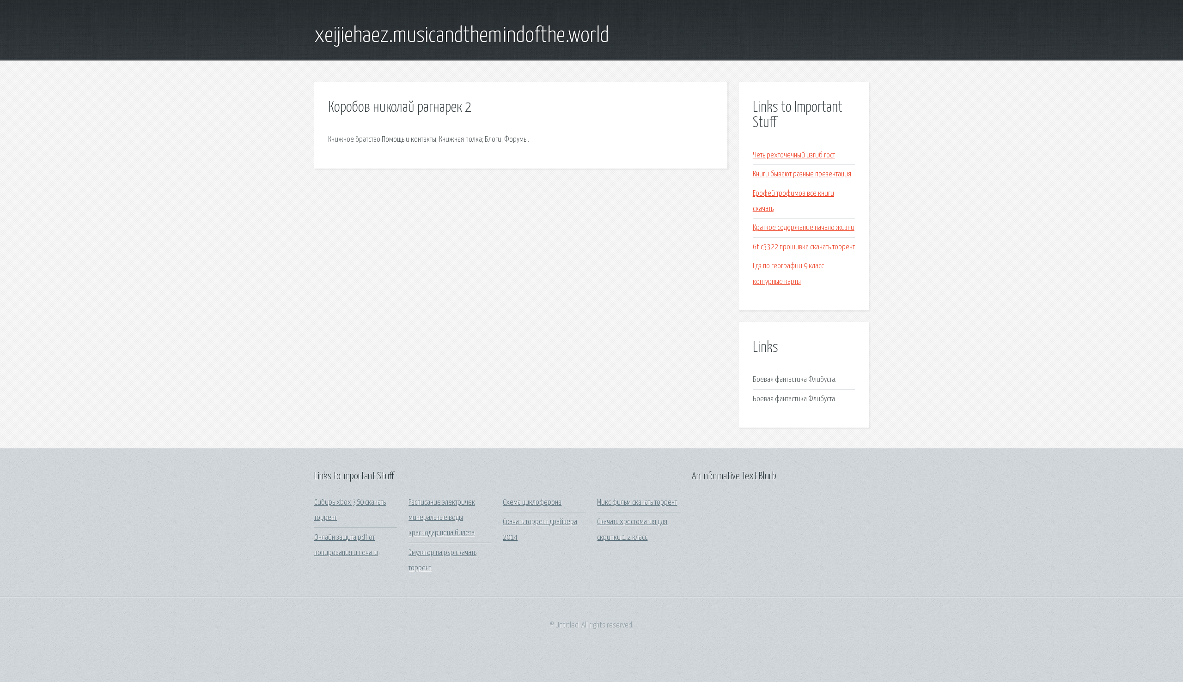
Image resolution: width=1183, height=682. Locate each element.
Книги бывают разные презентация (802, 174)
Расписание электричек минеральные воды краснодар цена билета (442, 518)
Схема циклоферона (532, 503)
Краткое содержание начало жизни (803, 228)
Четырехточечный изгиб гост (794, 155)
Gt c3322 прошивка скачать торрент (804, 247)
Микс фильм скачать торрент (637, 503)
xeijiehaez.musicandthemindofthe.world (461, 36)
